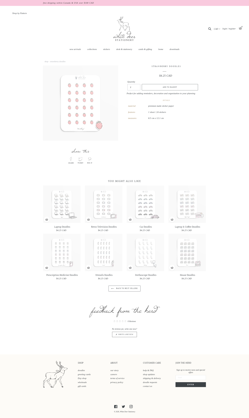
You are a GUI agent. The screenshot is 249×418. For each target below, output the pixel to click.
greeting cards (84, 374)
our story (114, 370)
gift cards (82, 386)
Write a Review (127, 335)
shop (46, 61)
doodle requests (150, 382)
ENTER (190, 385)
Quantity (131, 82)
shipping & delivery (152, 378)
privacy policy (116, 382)
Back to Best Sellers (127, 288)
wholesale (82, 382)
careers (113, 374)
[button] (124, 321)
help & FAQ (148, 370)
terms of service (117, 378)
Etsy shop (82, 378)
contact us (147, 386)
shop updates (149, 374)
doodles (81, 370)
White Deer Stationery (127, 412)
